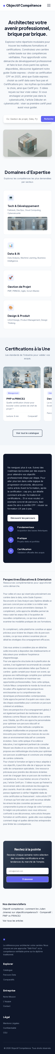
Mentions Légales (11, 1023)
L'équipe (7, 1001)
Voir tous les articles (13, 920)
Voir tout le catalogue (27, 433)
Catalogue (7, 970)
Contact (6, 1006)
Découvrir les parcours (23, 518)
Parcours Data (9, 975)
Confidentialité (9, 1028)
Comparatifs (8, 979)
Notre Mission (9, 997)
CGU (5, 1032)
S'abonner (27, 879)
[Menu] (49, 5)
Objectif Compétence (22, 5)
